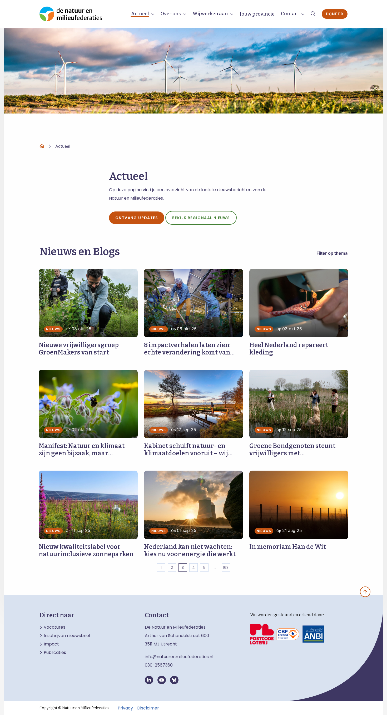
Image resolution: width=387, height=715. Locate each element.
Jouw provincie (257, 14)
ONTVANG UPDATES (136, 217)
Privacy (125, 708)
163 (226, 567)
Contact (290, 14)
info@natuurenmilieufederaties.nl (179, 657)
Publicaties (55, 652)
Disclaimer (148, 708)
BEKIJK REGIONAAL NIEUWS (201, 217)
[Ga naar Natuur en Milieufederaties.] (41, 146)
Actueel (140, 14)
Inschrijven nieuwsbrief (67, 636)
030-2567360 (159, 665)
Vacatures (54, 627)
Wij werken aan (210, 14)
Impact (51, 644)
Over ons (171, 14)
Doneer (334, 14)
